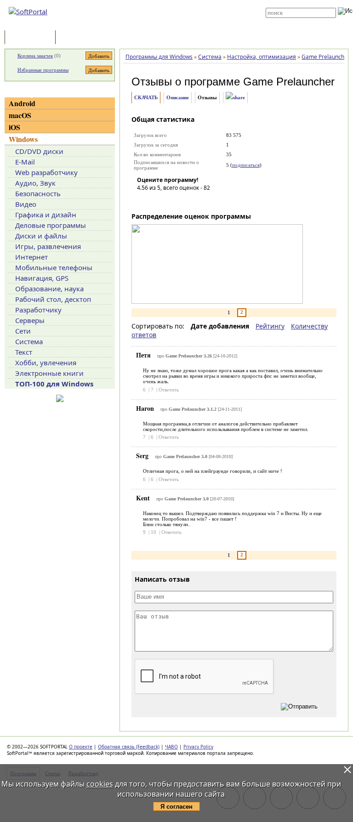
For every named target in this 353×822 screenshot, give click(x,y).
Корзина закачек (35, 55)
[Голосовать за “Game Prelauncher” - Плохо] (158, 200)
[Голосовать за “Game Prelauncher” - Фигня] (144, 200)
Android (22, 103)
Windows (23, 139)
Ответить (169, 389)
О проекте (80, 746)
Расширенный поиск (291, 20)
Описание (177, 97)
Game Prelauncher (289, 81)
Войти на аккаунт (177, 3)
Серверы (30, 320)
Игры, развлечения (48, 246)
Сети (23, 330)
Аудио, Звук (35, 182)
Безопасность (38, 193)
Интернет (31, 256)
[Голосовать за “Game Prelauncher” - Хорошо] (185, 200)
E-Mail (25, 161)
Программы (32, 38)
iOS (14, 127)
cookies (99, 784)
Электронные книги (49, 373)
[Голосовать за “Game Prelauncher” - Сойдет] (171, 200)
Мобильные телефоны (53, 267)
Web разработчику (46, 172)
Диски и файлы (41, 235)
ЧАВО (171, 746)
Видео (25, 204)
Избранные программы (42, 70)
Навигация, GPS (41, 278)
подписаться (246, 165)
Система (29, 341)
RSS (162, 24)
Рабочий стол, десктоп (53, 299)
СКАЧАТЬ (146, 97)
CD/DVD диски (39, 151)
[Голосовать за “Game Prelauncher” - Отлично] (199, 200)
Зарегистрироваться (181, 10)
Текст (23, 352)
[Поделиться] (235, 97)
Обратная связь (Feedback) (128, 746)
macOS (20, 115)
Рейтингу (270, 326)
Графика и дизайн (45, 214)
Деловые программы (50, 225)
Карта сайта (172, 17)
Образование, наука (49, 288)
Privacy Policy (198, 746)
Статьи (77, 38)
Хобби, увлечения (45, 362)
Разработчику (38, 309)
